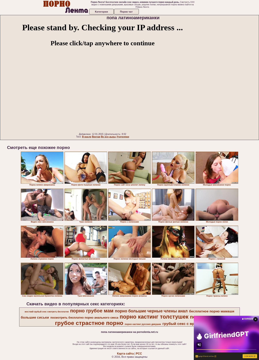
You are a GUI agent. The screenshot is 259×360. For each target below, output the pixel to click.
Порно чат (126, 11)
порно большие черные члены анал (151, 311)
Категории (101, 11)
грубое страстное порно (89, 323)
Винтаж (96, 136)
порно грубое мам (91, 310)
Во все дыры (108, 136)
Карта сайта (125, 353)
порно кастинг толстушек (154, 317)
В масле (86, 136)
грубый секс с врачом (183, 324)
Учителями (123, 136)
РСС (139, 353)
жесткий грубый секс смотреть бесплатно (47, 311)
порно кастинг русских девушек (143, 324)
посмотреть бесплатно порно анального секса (84, 317)
